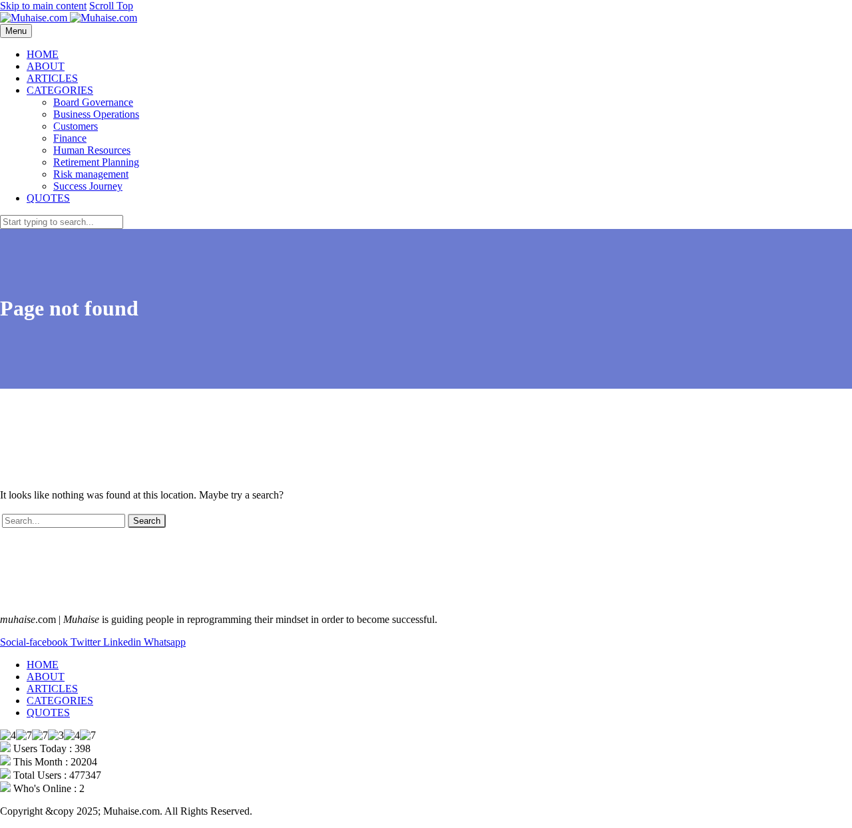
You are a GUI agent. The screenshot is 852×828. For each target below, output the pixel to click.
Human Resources (91, 150)
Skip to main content (43, 5)
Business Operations (96, 114)
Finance (70, 138)
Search (146, 521)
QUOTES (48, 198)
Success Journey (87, 186)
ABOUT (46, 66)
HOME (43, 54)
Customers (75, 126)
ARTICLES (52, 78)
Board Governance (93, 102)
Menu (16, 31)
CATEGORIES (60, 90)
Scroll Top (111, 5)
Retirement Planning (96, 162)
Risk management (90, 174)
